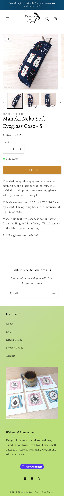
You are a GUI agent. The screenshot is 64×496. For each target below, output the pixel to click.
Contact (10, 355)
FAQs (9, 331)
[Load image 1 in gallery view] (14, 100)
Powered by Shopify (44, 492)
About (9, 323)
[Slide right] (60, 101)
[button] (7, 19)
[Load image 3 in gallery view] (48, 100)
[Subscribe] (54, 293)
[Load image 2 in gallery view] (31, 100)
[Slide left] (3, 101)
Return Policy (14, 339)
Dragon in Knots (26, 492)
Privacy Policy (14, 347)
